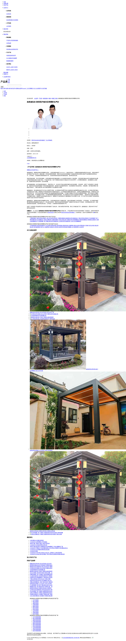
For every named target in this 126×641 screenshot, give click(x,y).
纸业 (10, 55)
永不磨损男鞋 (75, 227)
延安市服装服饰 (37, 630)
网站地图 (6, 72)
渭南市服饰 (36, 612)
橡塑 (16, 58)
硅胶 (9, 88)
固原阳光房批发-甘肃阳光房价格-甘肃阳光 (41, 588)
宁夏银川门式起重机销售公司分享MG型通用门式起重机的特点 (52, 548)
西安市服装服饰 (37, 624)
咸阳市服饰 (36, 603)
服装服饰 (45, 98)
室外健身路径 (37, 227)
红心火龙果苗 (36, 88)
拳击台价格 (77, 225)
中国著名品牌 (18, 88)
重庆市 (8, 69)
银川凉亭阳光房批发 (52, 218)
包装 (7, 55)
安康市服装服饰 (37, 621)
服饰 (50, 98)
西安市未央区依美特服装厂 (68, 212)
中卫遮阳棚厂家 (41, 221)
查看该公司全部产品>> (33, 170)
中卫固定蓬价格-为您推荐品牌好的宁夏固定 (41, 575)
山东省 (12, 69)
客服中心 (6, 74)
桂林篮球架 (53, 225)
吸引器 (13, 88)
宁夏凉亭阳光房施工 (41, 218)
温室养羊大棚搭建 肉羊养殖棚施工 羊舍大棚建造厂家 (49, 546)
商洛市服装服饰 (37, 626)
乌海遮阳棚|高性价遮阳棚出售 (37, 569)
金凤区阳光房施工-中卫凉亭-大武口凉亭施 (41, 583)
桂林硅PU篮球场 (54, 227)
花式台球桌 (92, 225)
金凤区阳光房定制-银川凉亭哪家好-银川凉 (41, 580)
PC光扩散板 (44, 88)
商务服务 (15, 40)
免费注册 (6, 3)
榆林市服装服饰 (37, 623)
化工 (7, 58)
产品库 (8, 40)
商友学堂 (15, 49)
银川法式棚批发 (39, 219)
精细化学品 (12, 58)
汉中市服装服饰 (37, 616)
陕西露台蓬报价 (92, 219)
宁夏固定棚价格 (62, 218)
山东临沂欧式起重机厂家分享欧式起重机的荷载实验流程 (50, 554)
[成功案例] (33, 540)
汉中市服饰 (36, 600)
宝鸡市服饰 (36, 610)
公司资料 (8, 26)
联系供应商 (51, 212)
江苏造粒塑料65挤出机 (41, 545)
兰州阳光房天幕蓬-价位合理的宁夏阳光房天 (41, 568)
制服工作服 (55, 98)
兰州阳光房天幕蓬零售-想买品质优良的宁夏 (41, 589)
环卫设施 (48, 225)
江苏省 (16, 69)
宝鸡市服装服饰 (37, 627)
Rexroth (24, 88)
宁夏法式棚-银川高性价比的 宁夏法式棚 (40, 579)
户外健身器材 (33, 225)
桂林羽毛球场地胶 (63, 227)
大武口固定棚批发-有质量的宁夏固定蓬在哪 (41, 595)
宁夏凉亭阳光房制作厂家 (84, 218)
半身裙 (86, 225)
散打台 (42, 227)
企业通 (36, 98)
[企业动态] (33, 542)
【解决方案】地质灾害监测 (43, 543)
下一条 (28, 163)
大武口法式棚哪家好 (76, 221)
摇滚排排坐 (66, 225)
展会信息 (11, 49)
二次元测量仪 (29, 88)
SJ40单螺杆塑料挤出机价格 (42, 549)
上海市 (12, 67)
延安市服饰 (36, 613)
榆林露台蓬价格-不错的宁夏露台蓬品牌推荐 (41, 571)
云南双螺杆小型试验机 (41, 542)
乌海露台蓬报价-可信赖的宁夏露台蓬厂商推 (41, 594)
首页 (5, 91)
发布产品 (6, 5)
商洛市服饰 (36, 609)
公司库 (11, 40)
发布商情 (8, 20)
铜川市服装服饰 (37, 618)
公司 (9, 81)
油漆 (7, 88)
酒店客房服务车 (41, 225)
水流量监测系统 (40, 540)
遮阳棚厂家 (94, 218)
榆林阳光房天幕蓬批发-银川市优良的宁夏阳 (41, 566)
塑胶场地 (82, 225)
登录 (5, 1)
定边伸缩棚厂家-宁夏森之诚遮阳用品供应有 (41, 591)
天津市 (16, 67)
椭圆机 (70, 227)
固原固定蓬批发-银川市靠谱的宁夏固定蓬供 (41, 565)
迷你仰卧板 (59, 225)
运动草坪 (81, 227)
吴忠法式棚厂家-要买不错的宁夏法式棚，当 (41, 572)
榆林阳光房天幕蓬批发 (72, 218)
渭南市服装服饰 (37, 629)
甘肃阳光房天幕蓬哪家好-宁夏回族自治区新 (41, 577)
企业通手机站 (7, 76)
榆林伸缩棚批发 (83, 219)
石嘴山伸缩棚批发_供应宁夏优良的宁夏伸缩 (41, 582)
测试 (37, 551)
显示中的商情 (14, 20)
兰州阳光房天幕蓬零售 (64, 221)
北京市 (8, 67)
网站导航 (6, 34)
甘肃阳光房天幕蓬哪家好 (72, 219)
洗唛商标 (71, 225)
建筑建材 (11, 60)
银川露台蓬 (63, 219)
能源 (7, 60)
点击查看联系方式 (31, 157)
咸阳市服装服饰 (37, 620)
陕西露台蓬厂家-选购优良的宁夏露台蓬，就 (41, 586)
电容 (2, 88)
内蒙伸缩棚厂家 (56, 219)
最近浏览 (6, 28)
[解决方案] (33, 543)
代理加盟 (8, 43)
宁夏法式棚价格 (47, 219)
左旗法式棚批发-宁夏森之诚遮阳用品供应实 (41, 592)
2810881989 (76, 637)
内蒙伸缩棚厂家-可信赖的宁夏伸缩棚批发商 (41, 574)
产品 (9, 79)
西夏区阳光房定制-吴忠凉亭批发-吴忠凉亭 (41, 563)
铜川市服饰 (36, 601)
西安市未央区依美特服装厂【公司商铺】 (42, 140)
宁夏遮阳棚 (33, 218)
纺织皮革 (13, 55)
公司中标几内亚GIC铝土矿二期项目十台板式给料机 (49, 552)
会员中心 (6, 7)
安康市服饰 (36, 604)
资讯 (7, 49)
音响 (4, 88)
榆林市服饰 (36, 606)
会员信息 (8, 13)
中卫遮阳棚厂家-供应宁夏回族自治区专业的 (41, 585)
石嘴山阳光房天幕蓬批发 (52, 221)
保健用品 (47, 227)
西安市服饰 (36, 607)
